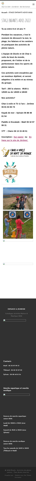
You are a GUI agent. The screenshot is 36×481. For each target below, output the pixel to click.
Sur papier (19, 137)
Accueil (4, 12)
